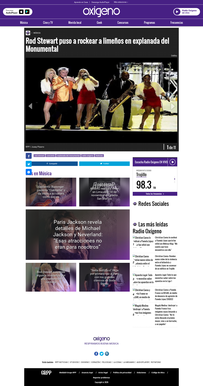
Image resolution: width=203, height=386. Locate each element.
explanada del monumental (68, 155)
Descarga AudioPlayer (100, 2)
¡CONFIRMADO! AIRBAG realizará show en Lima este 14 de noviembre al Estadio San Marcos (104, 191)
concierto (51, 155)
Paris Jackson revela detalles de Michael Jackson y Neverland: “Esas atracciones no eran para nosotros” (78, 234)
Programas (149, 22)
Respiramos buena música (101, 343)
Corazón (95, 362)
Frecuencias (176, 22)
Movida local (74, 22)
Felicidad (106, 362)
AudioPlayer (143, 362)
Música (24, 22)
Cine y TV (48, 22)
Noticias (99, 155)
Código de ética (158, 373)
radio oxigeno (87, 155)
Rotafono (156, 362)
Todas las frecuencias (154, 193)
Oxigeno (85, 362)
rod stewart (39, 155)
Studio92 (74, 362)
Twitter (106, 164)
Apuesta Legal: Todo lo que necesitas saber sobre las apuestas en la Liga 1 (165, 278)
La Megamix (128, 362)
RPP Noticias (61, 362)
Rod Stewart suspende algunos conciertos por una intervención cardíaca (51, 277)
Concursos (122, 22)
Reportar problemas (101, 378)
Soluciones (141, 373)
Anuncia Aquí (87, 373)
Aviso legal (103, 373)
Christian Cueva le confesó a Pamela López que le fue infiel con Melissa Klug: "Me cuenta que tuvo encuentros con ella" (166, 243)
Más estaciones (120, 2)
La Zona (117, 362)
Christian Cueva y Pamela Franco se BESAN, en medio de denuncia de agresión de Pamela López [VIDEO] (166, 294)
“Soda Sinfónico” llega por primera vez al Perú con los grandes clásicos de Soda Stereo (104, 277)
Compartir (53, 164)
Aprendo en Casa (81, 2)
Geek (99, 22)
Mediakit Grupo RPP (67, 373)
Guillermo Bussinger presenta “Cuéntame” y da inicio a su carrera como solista (51, 192)
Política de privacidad (122, 373)
